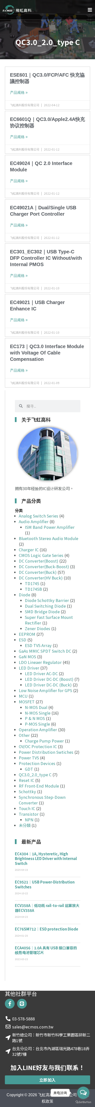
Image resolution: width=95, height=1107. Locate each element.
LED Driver (29, 668)
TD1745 (32, 583)
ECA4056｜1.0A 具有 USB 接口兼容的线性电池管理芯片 (46, 950)
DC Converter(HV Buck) (41, 578)
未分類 (24, 825)
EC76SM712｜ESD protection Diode (46, 928)
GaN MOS (27, 656)
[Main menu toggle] (90, 9)
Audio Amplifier (33, 521)
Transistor (28, 814)
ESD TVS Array (38, 645)
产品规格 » (19, 92)
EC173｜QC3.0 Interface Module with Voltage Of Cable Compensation (47, 353)
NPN (29, 820)
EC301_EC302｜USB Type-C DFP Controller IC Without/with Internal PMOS (46, 258)
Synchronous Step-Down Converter (42, 800)
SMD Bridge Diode (42, 611)
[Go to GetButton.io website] (83, 1102)
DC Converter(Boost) (38, 561)
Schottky (27, 791)
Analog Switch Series (38, 516)
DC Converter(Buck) (38, 572)
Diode (24, 595)
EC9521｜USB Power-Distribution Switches (45, 884)
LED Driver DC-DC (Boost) (49, 679)
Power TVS (29, 758)
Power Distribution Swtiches (46, 752)
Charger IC (28, 550)
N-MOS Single (37, 713)
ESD (22, 640)
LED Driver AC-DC (41, 673)
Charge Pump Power (44, 741)
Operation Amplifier (38, 729)
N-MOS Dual (36, 707)
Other (24, 735)
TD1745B (33, 589)
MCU (23, 696)
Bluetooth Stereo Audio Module (48, 538)
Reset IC (26, 780)
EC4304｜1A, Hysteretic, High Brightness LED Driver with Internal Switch (46, 858)
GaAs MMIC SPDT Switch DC (45, 651)
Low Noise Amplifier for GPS (45, 690)
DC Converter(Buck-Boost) (44, 566)
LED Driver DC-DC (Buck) (48, 685)
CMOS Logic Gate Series (41, 555)
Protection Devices (37, 763)
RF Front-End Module (39, 786)
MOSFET (27, 702)
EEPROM (27, 634)
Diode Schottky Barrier (47, 600)
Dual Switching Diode (45, 606)
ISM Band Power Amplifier (50, 527)
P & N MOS (35, 718)
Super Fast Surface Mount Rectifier (49, 620)
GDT (29, 769)
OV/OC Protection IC (38, 746)
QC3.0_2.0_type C (35, 774)
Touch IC (27, 808)
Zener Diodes (37, 628)
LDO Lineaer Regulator (40, 662)
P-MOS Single (37, 724)
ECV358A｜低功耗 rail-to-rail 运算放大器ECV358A (47, 908)
